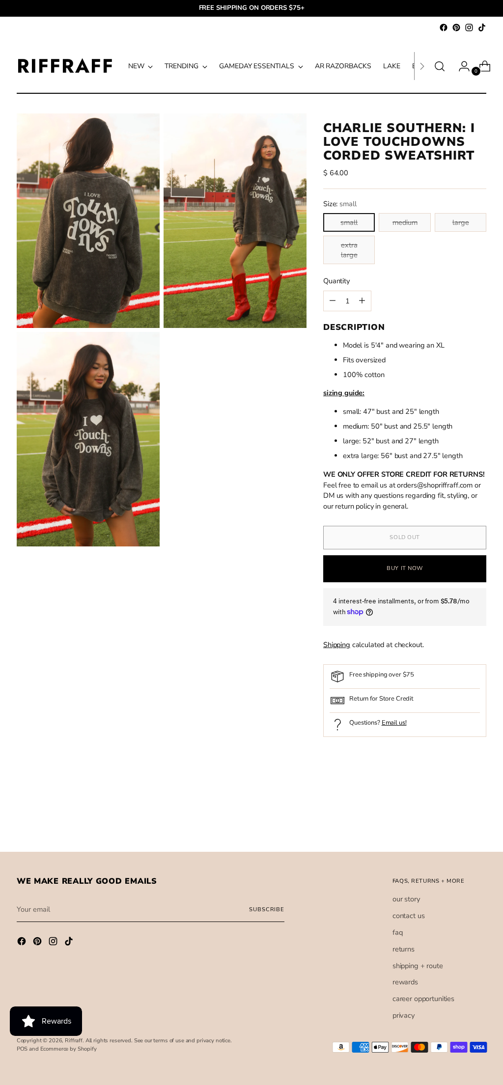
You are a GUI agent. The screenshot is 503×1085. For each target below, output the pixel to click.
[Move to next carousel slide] (478, 818)
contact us (408, 916)
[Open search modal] (439, 66)
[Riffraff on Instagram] (469, 27)
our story (406, 899)
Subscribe (266, 909)
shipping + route (417, 966)
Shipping (336, 645)
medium (405, 222)
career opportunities (423, 999)
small (349, 222)
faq (397, 932)
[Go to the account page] (460, 66)
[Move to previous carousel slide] (455, 818)
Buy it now (405, 568)
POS (22, 1049)
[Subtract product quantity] (362, 301)
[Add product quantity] (332, 301)
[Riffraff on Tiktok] (481, 27)
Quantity (336, 281)
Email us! (394, 722)
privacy (403, 1015)
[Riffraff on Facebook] (443, 27)
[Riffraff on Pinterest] (456, 27)
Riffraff (74, 1040)
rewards (405, 982)
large (460, 222)
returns (403, 949)
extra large (349, 250)
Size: (339, 204)
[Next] (422, 66)
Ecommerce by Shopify (68, 1049)
